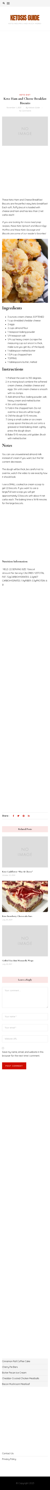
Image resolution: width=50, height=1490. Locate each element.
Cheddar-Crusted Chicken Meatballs (20, 1378)
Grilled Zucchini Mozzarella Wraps (17, 960)
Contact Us (8, 1453)
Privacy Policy (9, 1459)
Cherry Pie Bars (10, 1367)
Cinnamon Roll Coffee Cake (16, 1361)
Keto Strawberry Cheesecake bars (17, 916)
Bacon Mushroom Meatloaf (16, 1384)
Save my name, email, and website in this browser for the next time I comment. (22, 1054)
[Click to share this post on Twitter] (18, 816)
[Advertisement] (25, 67)
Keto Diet (25, 95)
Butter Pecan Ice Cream (14, 1372)
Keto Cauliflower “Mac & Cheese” (17, 871)
